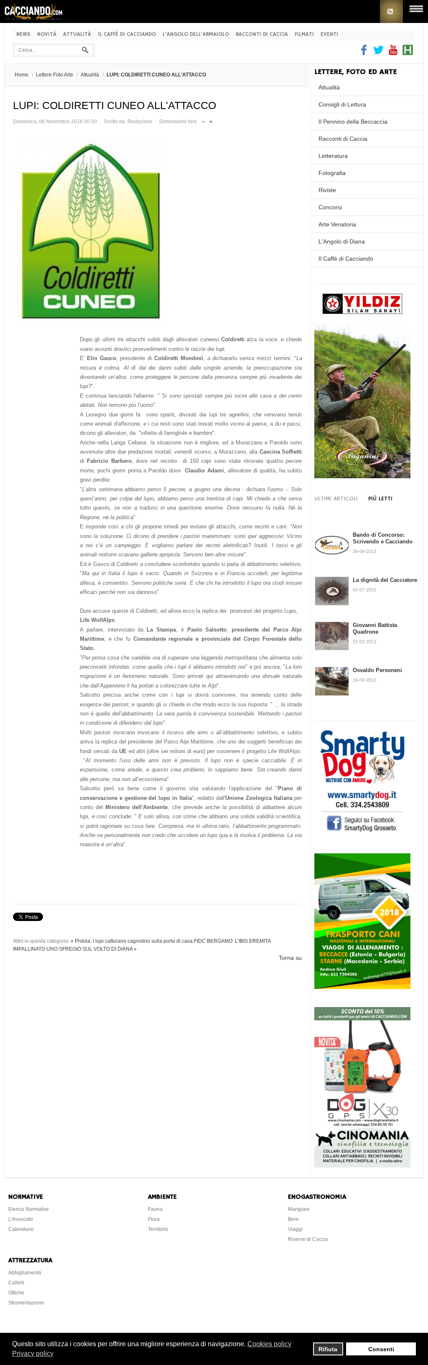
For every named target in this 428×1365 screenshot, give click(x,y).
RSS (391, 11)
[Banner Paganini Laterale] (362, 476)
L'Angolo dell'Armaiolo (196, 34)
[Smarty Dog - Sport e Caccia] (362, 833)
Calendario (21, 1229)
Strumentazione (26, 1303)
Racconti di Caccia (262, 34)
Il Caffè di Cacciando (127, 34)
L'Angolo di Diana (341, 241)
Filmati (304, 34)
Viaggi (295, 1229)
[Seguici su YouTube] (393, 53)
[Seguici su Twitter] (378, 53)
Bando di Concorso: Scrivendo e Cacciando (383, 538)
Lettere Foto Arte (54, 75)
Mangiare (299, 1209)
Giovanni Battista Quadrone (375, 628)
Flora (154, 1219)
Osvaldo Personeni (377, 670)
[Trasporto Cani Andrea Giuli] (362, 987)
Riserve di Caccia (308, 1239)
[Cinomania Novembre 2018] (362, 1165)
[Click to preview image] (157, 231)
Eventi (329, 34)
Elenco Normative (28, 1209)
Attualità (77, 34)
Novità (46, 34)
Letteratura (333, 155)
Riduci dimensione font (203, 120)
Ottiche (16, 1293)
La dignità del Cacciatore (385, 580)
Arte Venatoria (337, 224)
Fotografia (332, 173)
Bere (293, 1219)
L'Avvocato (20, 1219)
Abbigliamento (24, 1273)
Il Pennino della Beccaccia (352, 121)
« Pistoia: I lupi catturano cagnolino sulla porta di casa (132, 941)
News (23, 34)
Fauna (155, 1209)
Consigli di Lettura (342, 104)
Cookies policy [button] (269, 1343)
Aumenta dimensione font (211, 120)
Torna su (290, 957)
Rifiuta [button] (327, 1349)
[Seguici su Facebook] (365, 53)
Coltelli (16, 1283)
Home (21, 75)
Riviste (327, 190)
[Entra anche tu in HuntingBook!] (407, 53)
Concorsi (330, 207)
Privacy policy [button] (33, 1353)
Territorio (158, 1229)
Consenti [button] (381, 1349)
